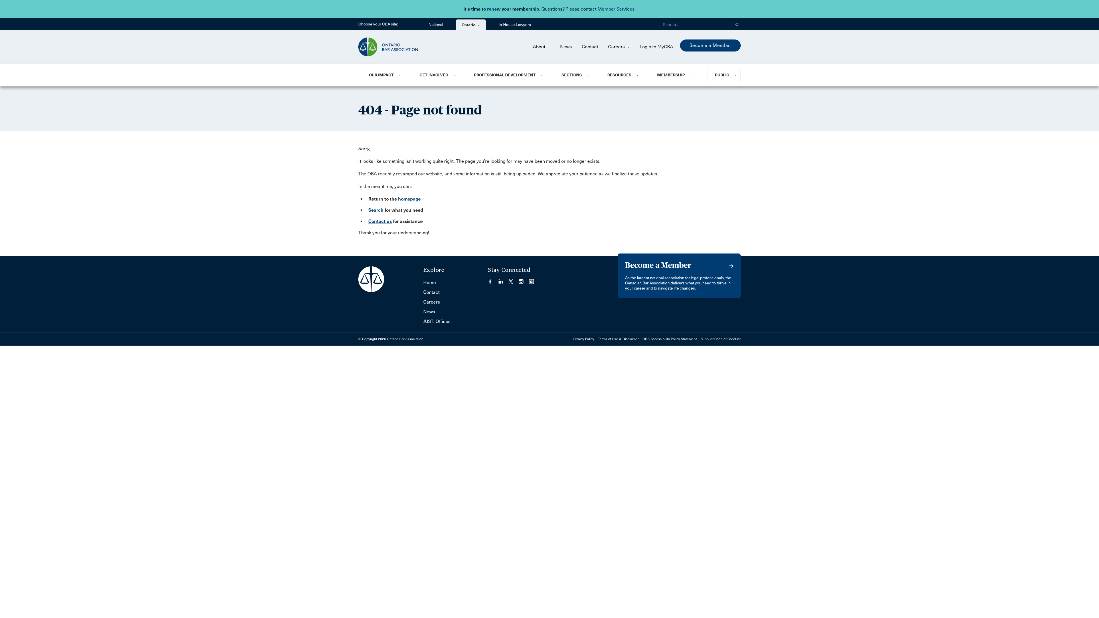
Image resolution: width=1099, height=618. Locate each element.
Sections (572, 75)
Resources (619, 75)
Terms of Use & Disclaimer (618, 339)
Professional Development (505, 75)
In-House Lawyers (515, 24)
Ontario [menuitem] (469, 24)
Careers (617, 46)
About (539, 46)
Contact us (380, 221)
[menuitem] (387, 75)
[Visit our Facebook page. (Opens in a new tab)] (493, 279)
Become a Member (710, 45)
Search (376, 210)
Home (429, 282)
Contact (590, 46)
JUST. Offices (436, 321)
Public (722, 75)
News (566, 46)
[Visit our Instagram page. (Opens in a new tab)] (524, 279)
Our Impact (381, 75)
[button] (737, 24)
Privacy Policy (583, 339)
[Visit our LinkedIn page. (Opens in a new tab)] (503, 279)
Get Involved (434, 75)
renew (494, 9)
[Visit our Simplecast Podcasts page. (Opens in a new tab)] (531, 279)
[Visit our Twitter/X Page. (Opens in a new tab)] (514, 279)
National (435, 24)
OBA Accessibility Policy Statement (670, 339)
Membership (671, 75)
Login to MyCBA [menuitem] (656, 46)
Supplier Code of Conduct (721, 339)
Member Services (616, 9)
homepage (409, 199)
